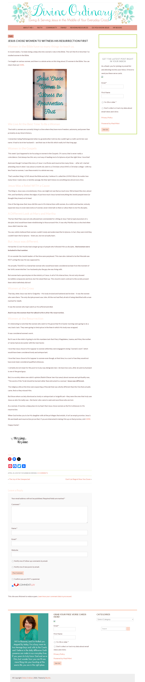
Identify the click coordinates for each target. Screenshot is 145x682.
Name (14, 528)
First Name (105, 92)
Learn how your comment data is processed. (55, 596)
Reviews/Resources (79, 28)
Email (14, 539)
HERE (21, 65)
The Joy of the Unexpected (19, 479)
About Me (27, 28)
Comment (15, 504)
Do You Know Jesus (100, 28)
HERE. (88, 419)
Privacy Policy (106, 117)
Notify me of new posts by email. (26, 567)
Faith (39, 28)
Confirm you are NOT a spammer (27, 579)
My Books (117, 28)
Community (51, 28)
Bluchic (48, 678)
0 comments (43, 473)
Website (14, 550)
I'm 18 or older (110, 102)
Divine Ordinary (27, 678)
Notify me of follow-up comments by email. (31, 561)
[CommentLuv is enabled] (24, 586)
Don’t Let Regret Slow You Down (78, 479)
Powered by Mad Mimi (110, 123)
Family (63, 28)
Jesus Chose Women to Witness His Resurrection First (48, 40)
